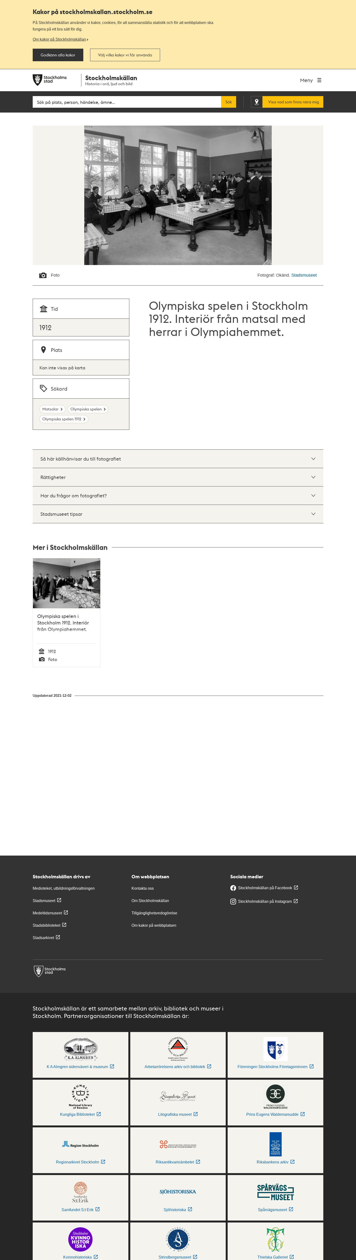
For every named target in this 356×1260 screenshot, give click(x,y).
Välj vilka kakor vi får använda (125, 55)
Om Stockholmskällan (150, 901)
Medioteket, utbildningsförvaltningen (64, 888)
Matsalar (50, 408)
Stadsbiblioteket (46, 925)
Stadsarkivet (43, 938)
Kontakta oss (143, 888)
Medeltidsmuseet (47, 913)
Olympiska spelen (86, 408)
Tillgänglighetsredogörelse (154, 913)
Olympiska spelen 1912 (61, 418)
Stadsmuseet (304, 275)
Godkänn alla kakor (58, 55)
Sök (228, 101)
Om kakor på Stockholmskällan (59, 39)
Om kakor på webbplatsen (154, 925)
